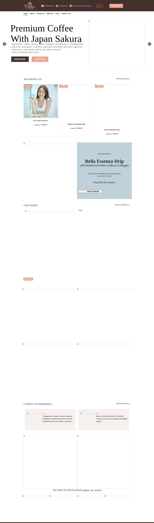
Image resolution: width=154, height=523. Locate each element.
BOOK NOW (116, 6)
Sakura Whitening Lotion (112, 129)
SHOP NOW (40, 59)
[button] (23, 241)
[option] (49, 227)
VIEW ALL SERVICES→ (123, 79)
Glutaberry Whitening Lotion (76, 124)
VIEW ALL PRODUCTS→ (122, 205)
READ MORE (20, 59)
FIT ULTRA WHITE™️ (40, 120)
